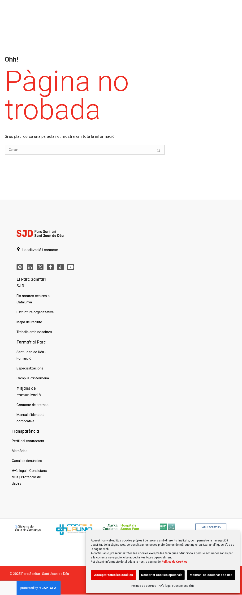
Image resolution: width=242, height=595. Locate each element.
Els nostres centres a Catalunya (33, 299)
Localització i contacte (40, 250)
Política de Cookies (174, 561)
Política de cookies (143, 585)
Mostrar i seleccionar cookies (211, 575)
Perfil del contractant (28, 441)
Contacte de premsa (32, 405)
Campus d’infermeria (33, 378)
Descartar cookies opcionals (161, 575)
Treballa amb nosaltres (34, 332)
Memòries (19, 451)
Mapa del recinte (29, 322)
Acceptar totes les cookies (113, 575)
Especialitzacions (30, 368)
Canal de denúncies (27, 461)
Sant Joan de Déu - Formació (31, 355)
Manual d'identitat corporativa (30, 418)
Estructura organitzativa (35, 312)
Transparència (25, 431)
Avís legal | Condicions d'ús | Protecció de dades (29, 477)
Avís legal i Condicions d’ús (176, 585)
